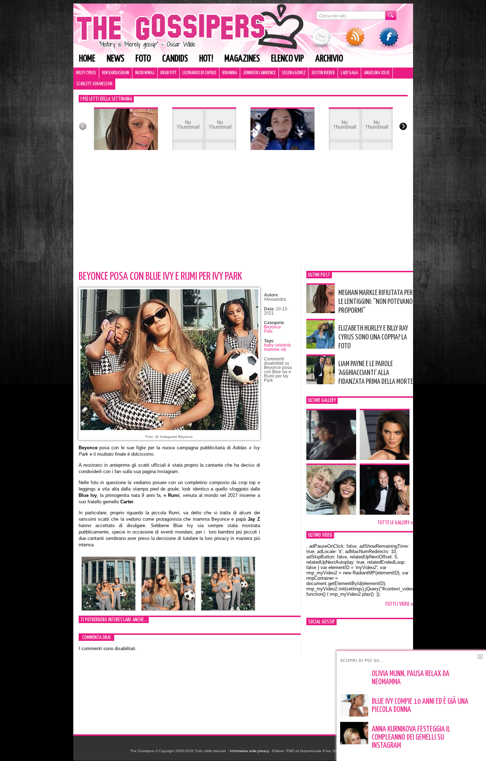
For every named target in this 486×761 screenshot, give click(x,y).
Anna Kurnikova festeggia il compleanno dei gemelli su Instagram (411, 737)
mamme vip (275, 349)
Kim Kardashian (115, 73)
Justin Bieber (323, 73)
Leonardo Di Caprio (199, 73)
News (115, 59)
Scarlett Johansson (94, 84)
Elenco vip (287, 59)
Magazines (242, 59)
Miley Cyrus (86, 73)
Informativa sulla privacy (249, 751)
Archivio (329, 59)
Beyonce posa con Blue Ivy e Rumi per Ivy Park (160, 276)
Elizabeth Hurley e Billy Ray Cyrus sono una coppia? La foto (373, 337)
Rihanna (229, 73)
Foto (143, 59)
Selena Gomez (293, 73)
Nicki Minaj (144, 73)
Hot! (206, 59)
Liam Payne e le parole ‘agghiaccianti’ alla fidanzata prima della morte (375, 372)
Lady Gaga (349, 73)
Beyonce (272, 327)
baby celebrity (277, 345)
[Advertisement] (243, 212)
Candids (175, 59)
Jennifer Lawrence (259, 73)
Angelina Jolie (377, 73)
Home (87, 59)
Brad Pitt (168, 73)
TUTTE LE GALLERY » (395, 522)
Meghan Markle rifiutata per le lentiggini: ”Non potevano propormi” (375, 301)
